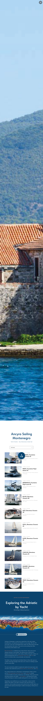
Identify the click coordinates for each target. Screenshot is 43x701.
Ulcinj (37, 668)
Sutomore (29, 668)
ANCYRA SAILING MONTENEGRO (21, 597)
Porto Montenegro (12, 673)
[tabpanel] (21, 521)
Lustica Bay (28, 673)
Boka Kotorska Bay (8, 650)
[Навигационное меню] (40, 2)
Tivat (32, 655)
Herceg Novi (20, 655)
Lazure (22, 673)
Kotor (28, 655)
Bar (32, 668)
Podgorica (24, 676)
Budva (22, 668)
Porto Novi (18, 673)
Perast (25, 655)
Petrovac (25, 668)
